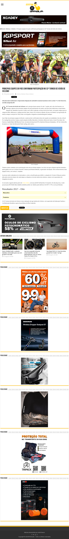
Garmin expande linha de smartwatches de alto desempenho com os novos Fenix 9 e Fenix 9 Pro (32, 253)
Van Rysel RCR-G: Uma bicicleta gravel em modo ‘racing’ (56, 252)
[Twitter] (33, 535)
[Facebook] (31, 535)
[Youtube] (35, 535)
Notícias (8, 29)
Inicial (3, 29)
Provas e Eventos (30, 94)
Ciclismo (13, 29)
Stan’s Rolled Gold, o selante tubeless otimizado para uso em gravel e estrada (12, 252)
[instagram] (37, 535)
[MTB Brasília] (34, 7)
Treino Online (25, 183)
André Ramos (41, 532)
